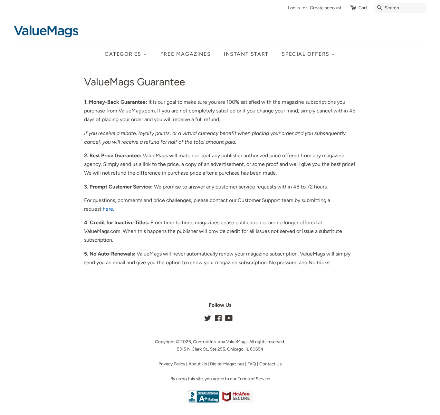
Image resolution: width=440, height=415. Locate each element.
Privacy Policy (171, 363)
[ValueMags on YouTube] (229, 319)
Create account (325, 8)
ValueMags (236, 341)
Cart (363, 8)
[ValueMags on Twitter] (207, 319)
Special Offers (306, 54)
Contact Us (270, 363)
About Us (197, 363)
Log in (294, 8)
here (108, 209)
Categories (124, 54)
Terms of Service (254, 378)
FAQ (251, 363)
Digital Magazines (227, 363)
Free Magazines (185, 54)
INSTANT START (246, 54)
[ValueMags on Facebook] (218, 319)
